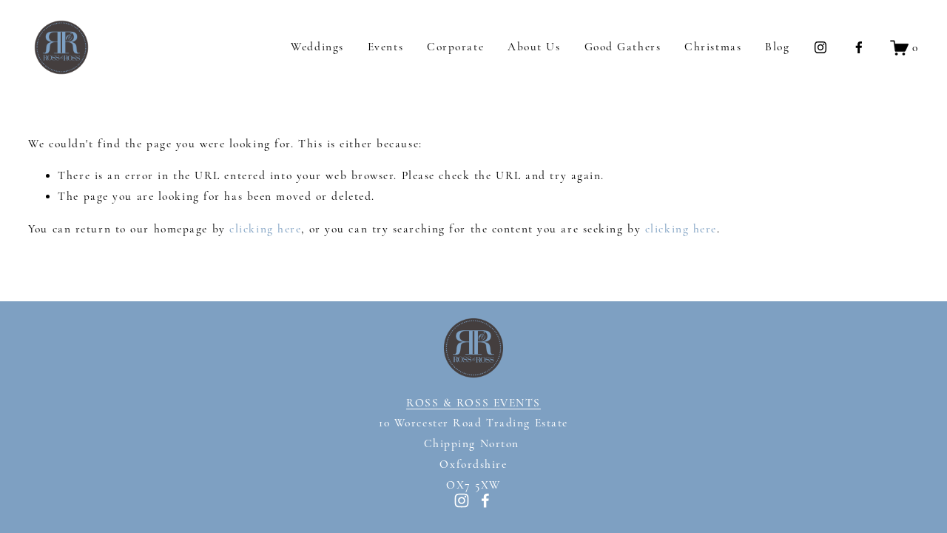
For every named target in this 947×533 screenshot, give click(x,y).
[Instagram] (820, 47)
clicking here (265, 228)
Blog (777, 46)
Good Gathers (622, 46)
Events (385, 46)
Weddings (317, 46)
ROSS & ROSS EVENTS (473, 402)
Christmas (712, 46)
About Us (534, 46)
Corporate (455, 46)
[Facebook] (859, 47)
